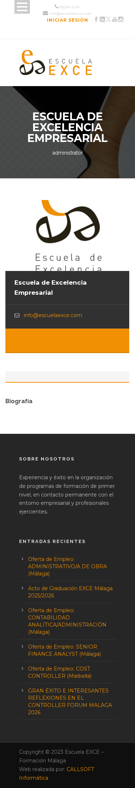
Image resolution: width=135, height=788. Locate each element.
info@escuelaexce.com (53, 315)
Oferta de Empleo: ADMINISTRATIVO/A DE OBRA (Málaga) (67, 566)
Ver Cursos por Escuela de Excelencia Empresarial (67, 340)
